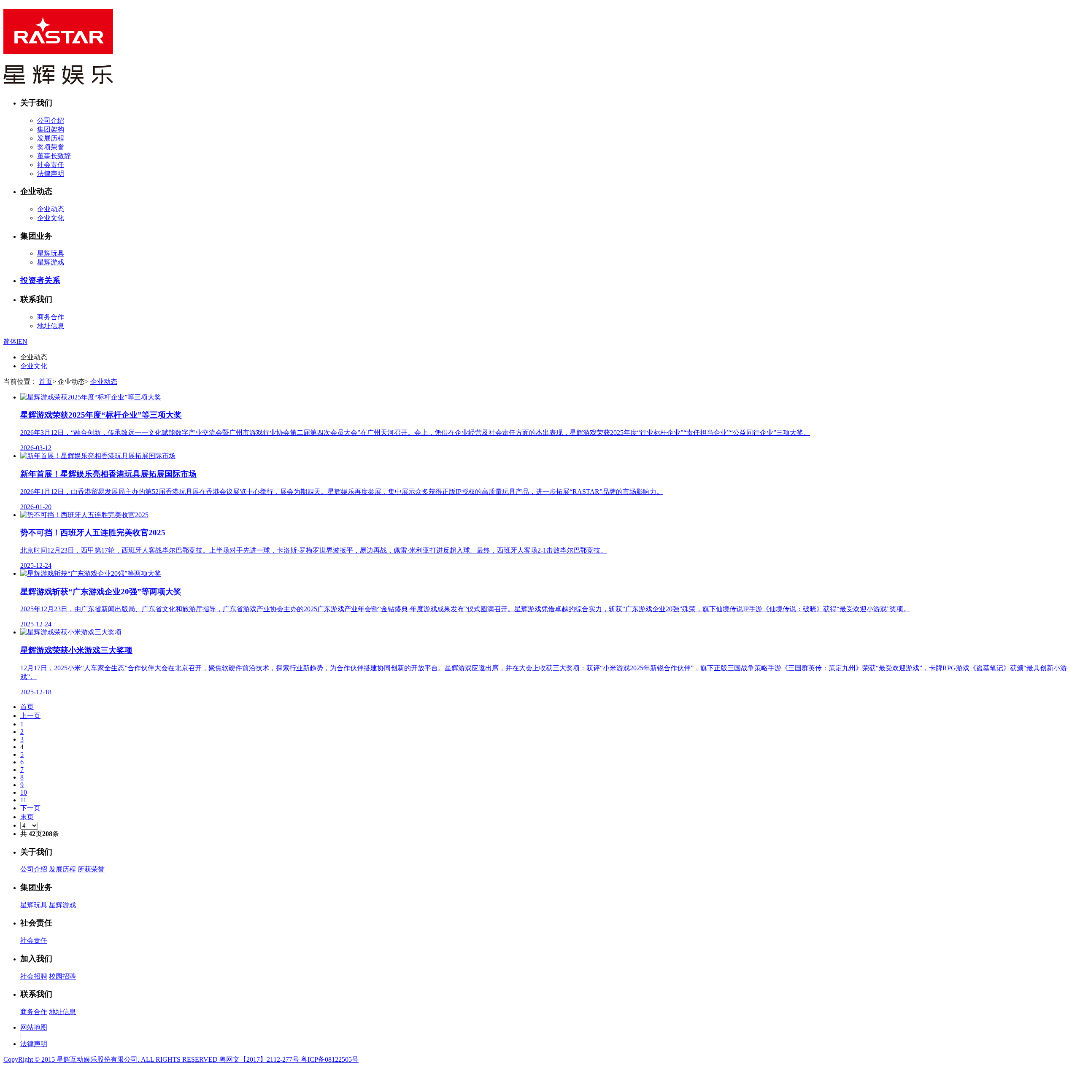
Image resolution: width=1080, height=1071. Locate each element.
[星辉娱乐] (58, 80)
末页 (27, 816)
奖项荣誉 (50, 147)
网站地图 (33, 1027)
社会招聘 (33, 976)
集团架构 (50, 129)
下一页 (30, 808)
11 (23, 800)
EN (22, 341)
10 (23, 792)
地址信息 (50, 325)
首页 (45, 381)
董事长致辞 (54, 155)
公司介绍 (50, 120)
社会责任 (50, 164)
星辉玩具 (50, 253)
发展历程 (50, 138)
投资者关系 (40, 280)
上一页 (30, 715)
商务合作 (50, 317)
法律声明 (50, 173)
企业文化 (50, 217)
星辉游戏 (50, 262)
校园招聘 (62, 976)
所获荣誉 (91, 869)
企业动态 (50, 209)
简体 (10, 341)
